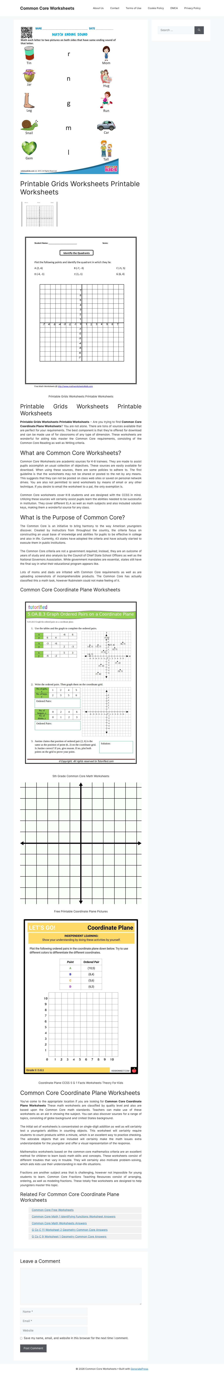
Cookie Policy (156, 8)
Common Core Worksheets (47, 8)
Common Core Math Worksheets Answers (59, 1223)
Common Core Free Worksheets (53, 1210)
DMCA (174, 8)
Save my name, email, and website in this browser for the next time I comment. (76, 1338)
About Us (98, 8)
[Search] (199, 30)
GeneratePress (139, 1368)
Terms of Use (133, 8)
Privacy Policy (192, 8)
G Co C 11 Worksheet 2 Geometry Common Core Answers (70, 1229)
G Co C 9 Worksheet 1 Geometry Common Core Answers (69, 1236)
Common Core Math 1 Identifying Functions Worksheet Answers (73, 1216)
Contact (114, 8)
